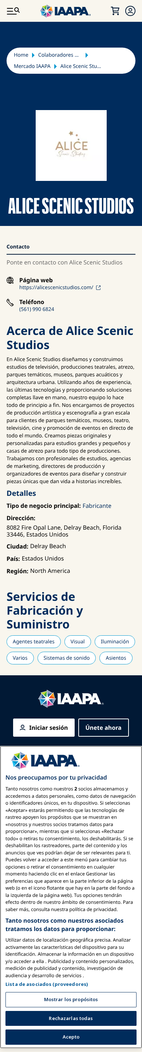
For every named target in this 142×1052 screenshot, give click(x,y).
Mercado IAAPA (32, 66)
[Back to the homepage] (71, 699)
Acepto (71, 1036)
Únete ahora (104, 728)
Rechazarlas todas (71, 1018)
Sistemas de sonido (67, 658)
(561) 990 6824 (36, 309)
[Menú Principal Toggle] (13, 10)
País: (13, 559)
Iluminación (115, 641)
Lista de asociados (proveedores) (46, 984)
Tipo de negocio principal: (44, 506)
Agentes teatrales (34, 641)
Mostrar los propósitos (71, 999)
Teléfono (31, 302)
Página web (36, 280)
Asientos (116, 658)
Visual (78, 641)
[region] (71, 897)
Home (21, 55)
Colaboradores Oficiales (60, 55)
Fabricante (97, 506)
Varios (20, 658)
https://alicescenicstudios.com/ (56, 287)
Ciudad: (17, 546)
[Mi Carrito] (115, 11)
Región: (17, 571)
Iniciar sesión (48, 728)
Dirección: (21, 518)
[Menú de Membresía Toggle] (130, 11)
